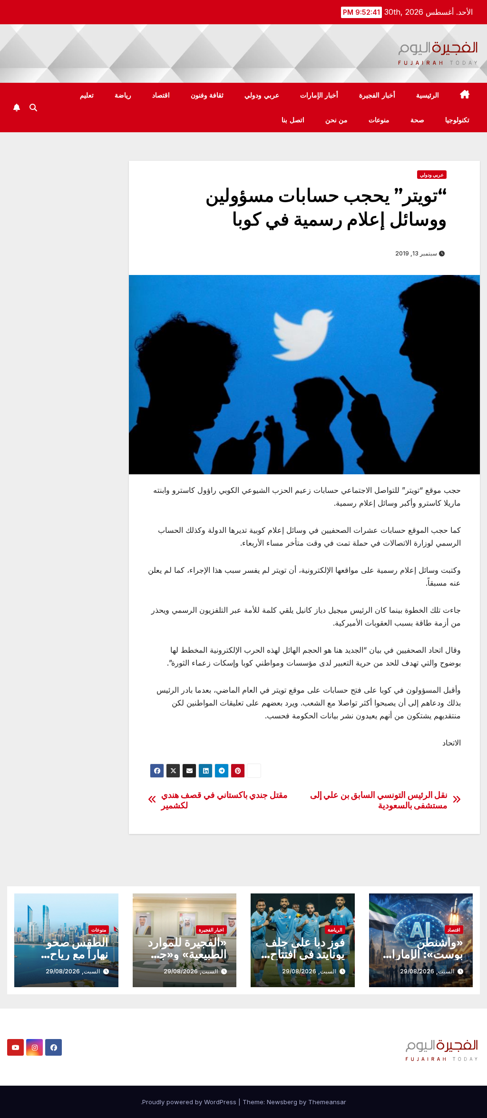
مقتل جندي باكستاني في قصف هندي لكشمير (224, 800)
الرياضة (335, 929)
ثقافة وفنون (207, 95)
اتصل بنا (293, 120)
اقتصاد (161, 95)
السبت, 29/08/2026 (427, 971)
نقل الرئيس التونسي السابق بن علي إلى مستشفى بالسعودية (379, 800)
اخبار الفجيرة (211, 929)
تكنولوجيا (457, 120)
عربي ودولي (261, 95)
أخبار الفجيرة (377, 95)
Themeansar (327, 1102)
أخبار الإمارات (319, 95)
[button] (33, 107)
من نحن (336, 120)
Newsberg (282, 1102)
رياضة (123, 95)
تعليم (87, 95)
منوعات (379, 120)
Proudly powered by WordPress (190, 1102)
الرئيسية (427, 95)
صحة (417, 120)
